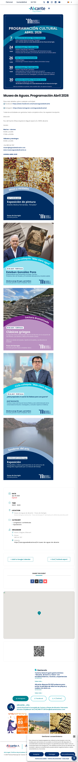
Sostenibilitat (22, 2)
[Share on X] (37, 581)
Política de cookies (41, 758)
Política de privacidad (54, 758)
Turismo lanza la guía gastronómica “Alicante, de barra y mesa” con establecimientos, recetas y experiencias (51, 675)
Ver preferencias (67, 754)
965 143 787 (18, 537)
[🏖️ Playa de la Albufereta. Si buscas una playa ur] (39, 723)
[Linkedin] (55, 2)
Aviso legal (65, 758)
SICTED (33, 2)
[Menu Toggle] (49, 8)
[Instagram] (52, 2)
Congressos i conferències (22, 523)
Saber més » (38, 681)
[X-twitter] (44, 2)
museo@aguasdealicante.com (14, 148)
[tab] (20, 698)
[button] (74, 736)
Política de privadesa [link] (18, 752)
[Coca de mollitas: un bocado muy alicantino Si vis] (60, 723)
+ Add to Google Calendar (20, 559)
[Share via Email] (45, 581)
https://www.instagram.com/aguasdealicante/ (30, 108)
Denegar (52, 754)
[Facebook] (48, 2)
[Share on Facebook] (32, 581)
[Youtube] (59, 2)
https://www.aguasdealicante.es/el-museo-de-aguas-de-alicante (36, 542)
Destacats (42, 670)
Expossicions (17, 525)
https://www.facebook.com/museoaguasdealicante (31, 104)
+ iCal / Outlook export (58, 559)
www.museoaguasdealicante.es (14, 150)
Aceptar (36, 754)
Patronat (9, 2)
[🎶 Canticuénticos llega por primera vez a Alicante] (17, 723)
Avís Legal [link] (7, 752)
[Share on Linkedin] (41, 581)
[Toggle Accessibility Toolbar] (74, 758)
